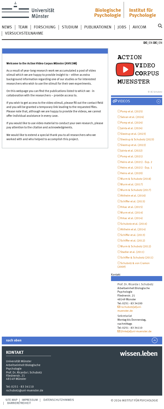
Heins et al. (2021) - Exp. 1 (136, 167)
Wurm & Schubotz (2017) (135, 190)
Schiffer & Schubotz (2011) (136, 257)
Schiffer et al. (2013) (132, 235)
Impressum (30, 400)
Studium (70, 27)
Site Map (11, 400)
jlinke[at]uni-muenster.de (136, 331)
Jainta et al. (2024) (131, 128)
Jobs (122, 27)
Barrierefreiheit (19, 403)
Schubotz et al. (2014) (133, 223)
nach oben (13, 340)
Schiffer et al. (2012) (132, 240)
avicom (139, 27)
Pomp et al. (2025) (131, 111)
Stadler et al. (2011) (132, 252)
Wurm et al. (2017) (131, 184)
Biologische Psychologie (107, 13)
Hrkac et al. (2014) (131, 218)
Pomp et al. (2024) (131, 122)
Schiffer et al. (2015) (132, 201)
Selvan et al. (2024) (132, 117)
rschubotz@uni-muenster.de (24, 390)
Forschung (45, 27)
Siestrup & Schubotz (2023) (137, 139)
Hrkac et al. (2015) (131, 207)
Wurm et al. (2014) (131, 212)
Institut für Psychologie (142, 13)
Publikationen (97, 27)
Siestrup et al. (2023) (133, 134)
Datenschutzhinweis (58, 400)
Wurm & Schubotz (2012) (135, 246)
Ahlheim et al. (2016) (133, 195)
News (7, 27)
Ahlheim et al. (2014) (133, 229)
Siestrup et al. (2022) (133, 145)
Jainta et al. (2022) (131, 150)
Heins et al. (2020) (131, 173)
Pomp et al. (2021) (131, 156)
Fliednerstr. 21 (15, 375)
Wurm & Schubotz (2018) (135, 179)
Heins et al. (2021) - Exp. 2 (136, 162)
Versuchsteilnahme (24, 34)
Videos (124, 101)
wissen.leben (138, 354)
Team (23, 27)
